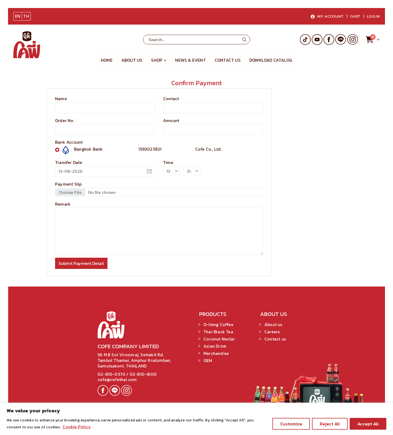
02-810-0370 (112, 374)
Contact (171, 98)
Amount (171, 120)
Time (168, 162)
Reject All (330, 424)
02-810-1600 (143, 374)
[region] (196, 419)
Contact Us (228, 60)
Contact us (275, 339)
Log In (373, 16)
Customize (291, 424)
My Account (330, 16)
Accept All (368, 424)
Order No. (64, 120)
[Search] (244, 39)
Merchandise (216, 353)
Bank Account (69, 142)
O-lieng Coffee (218, 324)
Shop (156, 60)
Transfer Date (68, 162)
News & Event (190, 60)
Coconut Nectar (219, 339)
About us (131, 60)
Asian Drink (214, 346)
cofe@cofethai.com (117, 379)
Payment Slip (68, 184)
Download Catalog (270, 60)
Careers (272, 331)
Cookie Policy (77, 427)
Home (107, 60)
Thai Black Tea (218, 331)
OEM (207, 360)
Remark (63, 204)
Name (61, 98)
